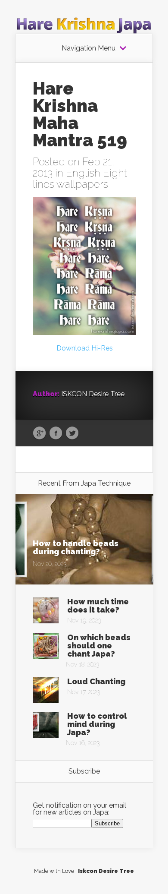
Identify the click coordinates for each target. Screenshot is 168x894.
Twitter (72, 433)
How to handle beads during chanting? (75, 547)
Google (39, 433)
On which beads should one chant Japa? (99, 645)
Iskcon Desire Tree (106, 871)
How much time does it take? (98, 605)
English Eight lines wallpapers (80, 178)
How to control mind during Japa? (97, 724)
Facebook (55, 433)
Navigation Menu (88, 48)
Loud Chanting (96, 681)
